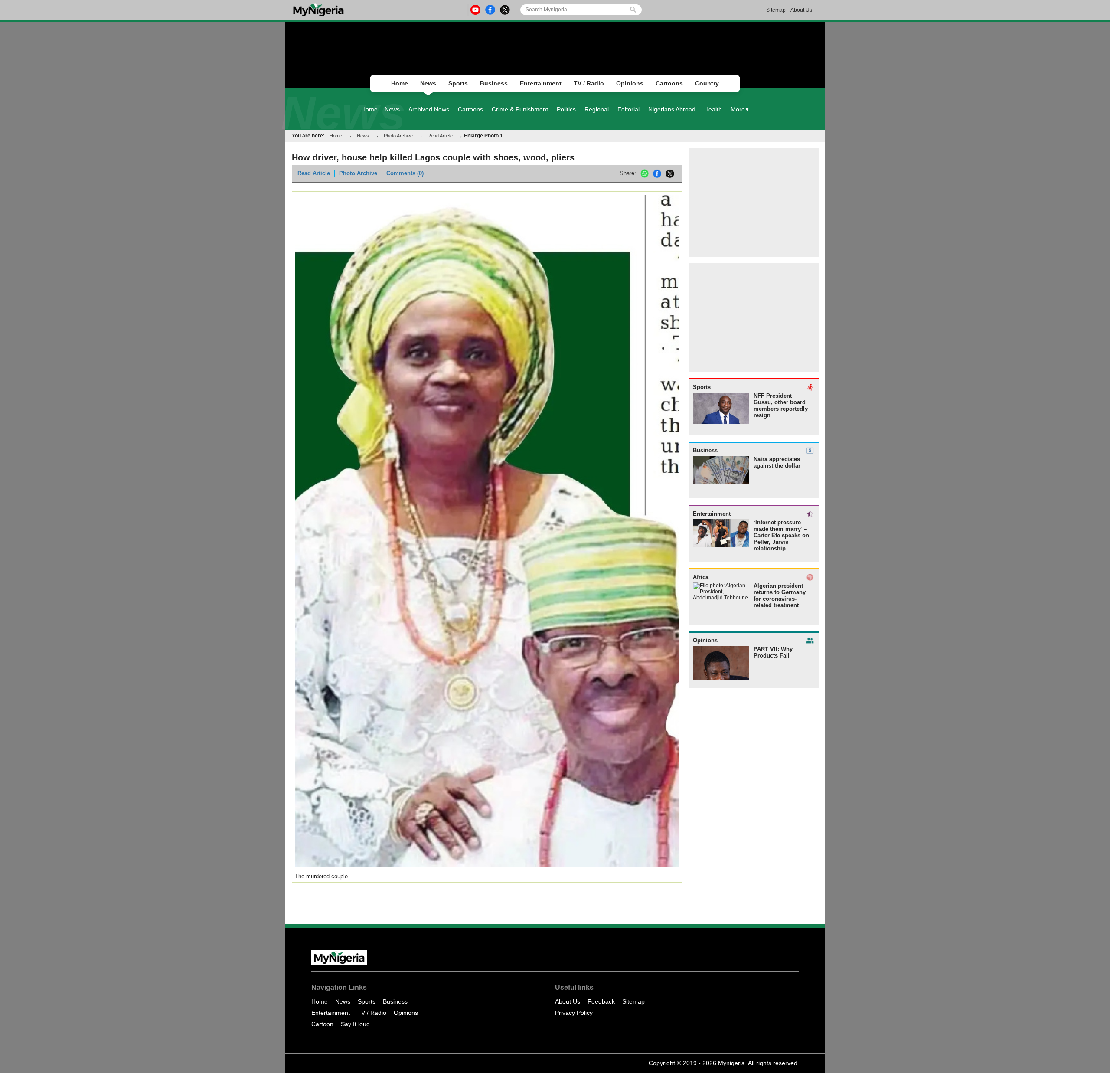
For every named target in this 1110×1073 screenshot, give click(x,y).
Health (713, 109)
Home (399, 83)
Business (494, 83)
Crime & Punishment (520, 109)
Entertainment (541, 83)
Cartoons (669, 83)
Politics (566, 109)
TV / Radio (589, 83)
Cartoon (322, 1024)
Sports (458, 83)
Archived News (428, 109)
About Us (801, 10)
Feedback (601, 1001)
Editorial (628, 109)
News (428, 83)
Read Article (440, 135)
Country (707, 83)
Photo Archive (398, 135)
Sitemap (776, 10)
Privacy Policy (574, 1012)
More (738, 109)
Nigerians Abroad (671, 109)
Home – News (380, 109)
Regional (596, 109)
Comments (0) (405, 173)
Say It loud (355, 1024)
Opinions (629, 83)
